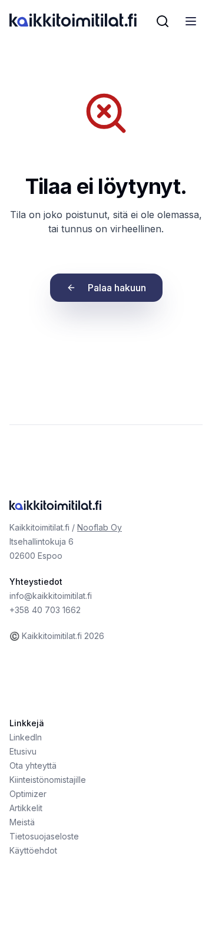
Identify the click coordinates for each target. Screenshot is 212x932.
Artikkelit (25, 808)
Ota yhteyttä (33, 765)
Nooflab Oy (99, 527)
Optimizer (28, 794)
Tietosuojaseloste (44, 836)
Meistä (22, 822)
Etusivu (23, 751)
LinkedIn (25, 737)
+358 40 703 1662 (45, 610)
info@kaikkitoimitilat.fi (50, 596)
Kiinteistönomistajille (47, 780)
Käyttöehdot (33, 850)
